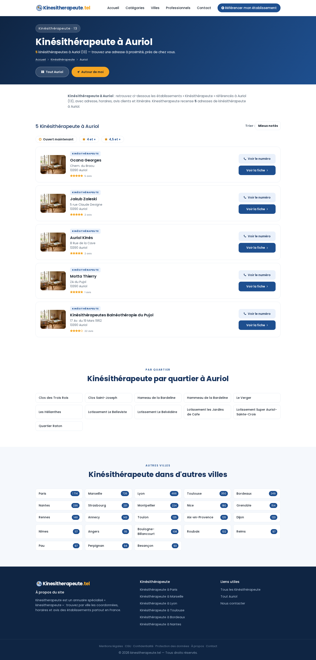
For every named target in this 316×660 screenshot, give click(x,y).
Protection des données (172, 646)
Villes (155, 8)
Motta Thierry (83, 276)
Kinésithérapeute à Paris (158, 589)
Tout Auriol (54, 72)
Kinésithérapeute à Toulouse (162, 610)
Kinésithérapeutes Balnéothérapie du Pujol (111, 315)
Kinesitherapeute (66, 8)
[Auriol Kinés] (53, 242)
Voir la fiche (255, 170)
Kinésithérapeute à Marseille (161, 596)
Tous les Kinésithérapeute (241, 589)
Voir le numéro (259, 159)
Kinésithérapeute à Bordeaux (162, 617)
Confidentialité (143, 646)
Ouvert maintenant (58, 139)
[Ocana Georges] (53, 164)
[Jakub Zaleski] (53, 203)
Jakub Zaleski (83, 199)
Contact (204, 8)
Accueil (113, 8)
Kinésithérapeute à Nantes (160, 624)
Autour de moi (92, 72)
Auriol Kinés (81, 237)
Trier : (250, 126)
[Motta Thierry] (53, 280)
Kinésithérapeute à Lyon (158, 603)
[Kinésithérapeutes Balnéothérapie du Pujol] (53, 319)
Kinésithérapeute (63, 59)
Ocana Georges (85, 160)
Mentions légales (111, 646)
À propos (197, 646)
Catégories (135, 8)
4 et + (91, 139)
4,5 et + (115, 139)
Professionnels (178, 8)
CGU (128, 646)
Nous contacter (233, 603)
